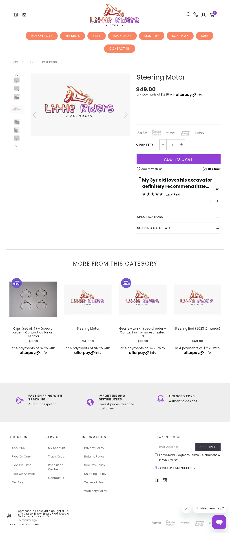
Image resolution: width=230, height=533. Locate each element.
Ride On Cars (21, 456)
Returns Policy (94, 456)
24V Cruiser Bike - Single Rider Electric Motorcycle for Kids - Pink (43, 515)
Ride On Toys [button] (41, 35)
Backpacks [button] (122, 35)
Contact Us (56, 478)
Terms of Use (93, 482)
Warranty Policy (95, 491)
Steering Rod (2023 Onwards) (197, 328)
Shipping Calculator (155, 228)
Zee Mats (72, 35)
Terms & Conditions (203, 455)
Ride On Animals (23, 474)
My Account (56, 448)
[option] (80, 104)
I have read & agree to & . (189, 457)
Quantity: (145, 144)
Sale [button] (204, 35)
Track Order (57, 456)
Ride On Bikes (21, 465)
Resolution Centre (55, 467)
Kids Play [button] (151, 35)
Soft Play (180, 35)
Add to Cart (178, 159)
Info (199, 94)
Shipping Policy (95, 474)
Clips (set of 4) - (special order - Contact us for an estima (33, 332)
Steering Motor (88, 328)
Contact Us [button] (119, 48)
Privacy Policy (94, 448)
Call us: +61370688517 (177, 468)
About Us (18, 448)
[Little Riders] (114, 14)
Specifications (150, 217)
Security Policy (94, 465)
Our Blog (18, 482)
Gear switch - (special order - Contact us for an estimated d (142, 332)
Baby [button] (96, 35)
